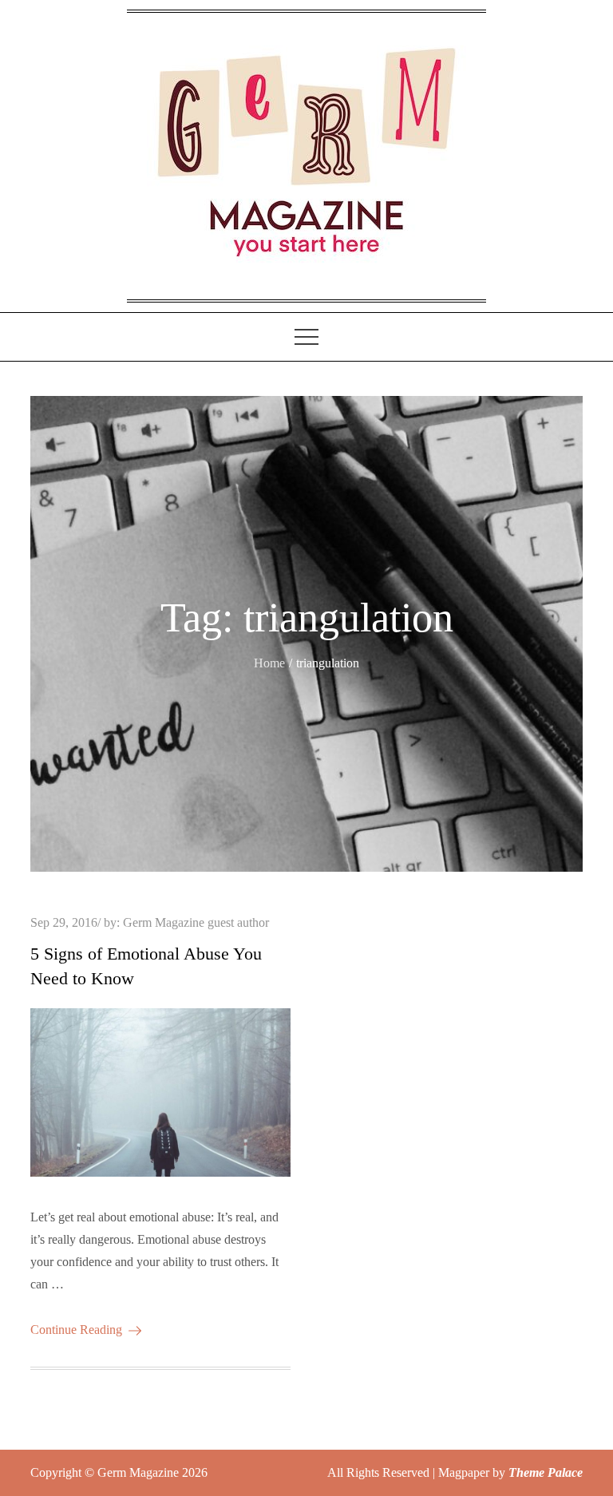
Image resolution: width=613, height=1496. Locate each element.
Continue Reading (76, 1329)
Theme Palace (545, 1472)
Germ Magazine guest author (196, 922)
